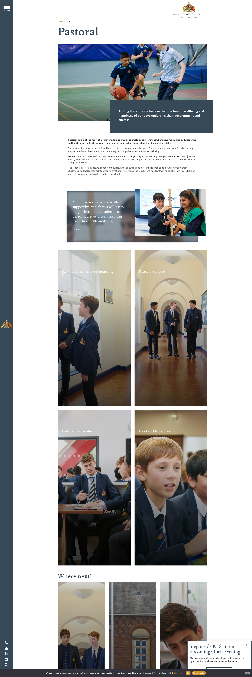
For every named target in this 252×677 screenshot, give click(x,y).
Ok (188, 673)
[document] (126, 338)
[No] (247, 673)
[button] (247, 645)
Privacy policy (199, 673)
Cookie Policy (179, 673)
